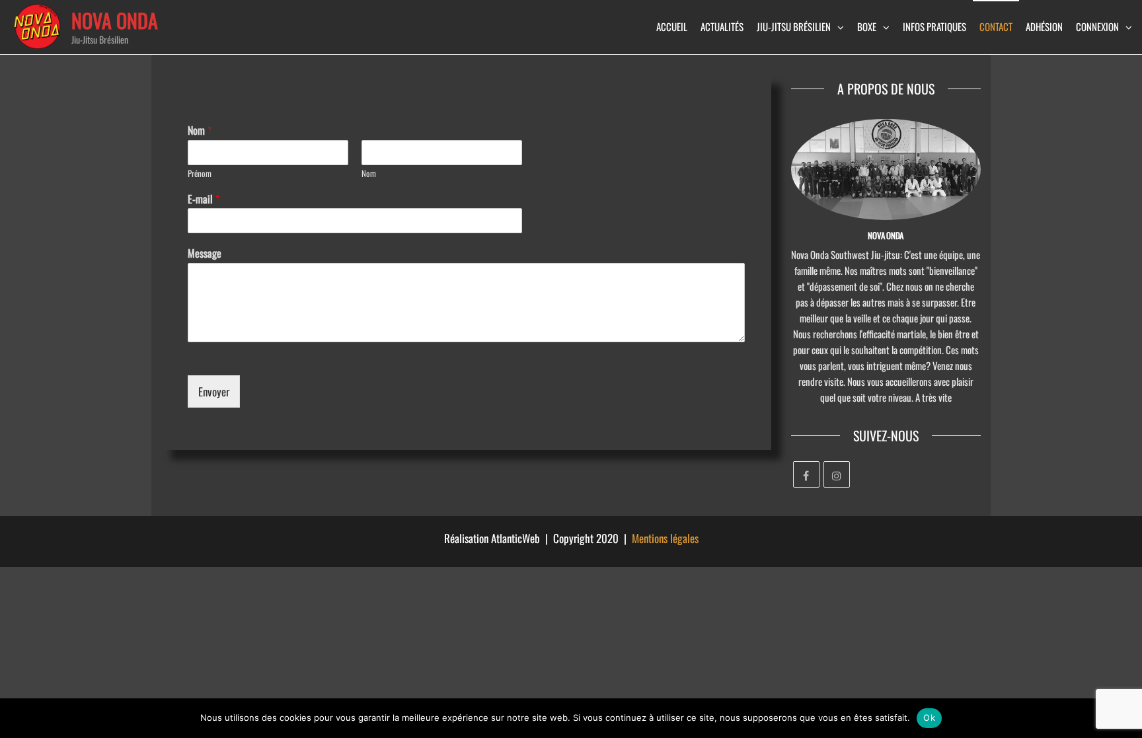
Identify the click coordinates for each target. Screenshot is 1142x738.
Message (204, 253)
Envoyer (213, 391)
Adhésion (1044, 26)
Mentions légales (665, 538)
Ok (929, 717)
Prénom (199, 173)
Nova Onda (114, 20)
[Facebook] (806, 474)
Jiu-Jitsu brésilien (794, 26)
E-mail (203, 199)
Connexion (1097, 26)
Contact (995, 26)
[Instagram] (836, 474)
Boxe (866, 26)
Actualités (722, 26)
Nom (199, 130)
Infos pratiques (934, 26)
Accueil (671, 26)
